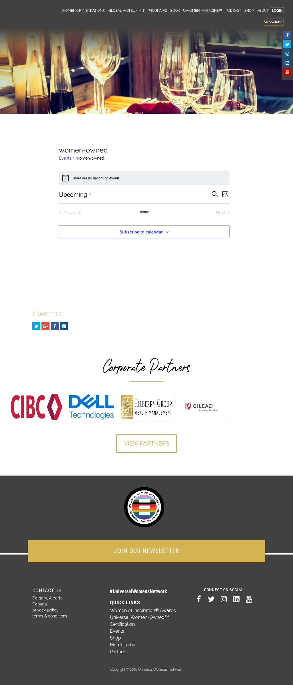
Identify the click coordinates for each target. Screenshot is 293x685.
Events (65, 158)
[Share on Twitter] (36, 326)
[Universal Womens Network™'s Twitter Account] (287, 44)
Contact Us (47, 590)
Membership (123, 645)
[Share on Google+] (45, 326)
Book (175, 10)
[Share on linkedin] (64, 326)
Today (144, 211)
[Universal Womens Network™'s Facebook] (287, 35)
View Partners (146, 443)
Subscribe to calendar (141, 232)
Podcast (233, 10)
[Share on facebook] (55, 326)
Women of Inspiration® (83, 10)
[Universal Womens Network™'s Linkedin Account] (287, 63)
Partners (119, 651)
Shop (249, 10)
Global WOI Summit (126, 10)
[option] (37, 407)
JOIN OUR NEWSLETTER (146, 551)
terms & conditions (49, 616)
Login (277, 10)
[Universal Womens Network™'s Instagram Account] (287, 54)
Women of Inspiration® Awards (143, 610)
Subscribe (273, 22)
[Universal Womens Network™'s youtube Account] (287, 72)
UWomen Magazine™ (202, 10)
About (263, 10)
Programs (157, 10)
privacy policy (45, 610)
